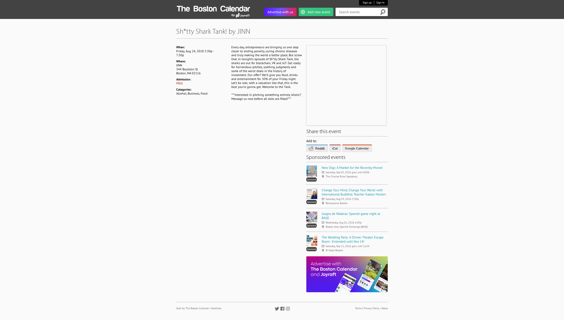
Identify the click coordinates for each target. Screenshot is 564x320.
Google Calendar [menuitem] (357, 148)
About (384, 308)
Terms (358, 308)
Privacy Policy (371, 308)
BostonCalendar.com (213, 8)
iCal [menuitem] (335, 148)
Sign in (380, 2)
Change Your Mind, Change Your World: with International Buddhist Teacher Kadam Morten (354, 192)
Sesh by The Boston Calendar (192, 308)
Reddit (320, 148)
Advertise (216, 308)
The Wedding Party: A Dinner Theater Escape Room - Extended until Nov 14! (353, 239)
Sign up (367, 2)
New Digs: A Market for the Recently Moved (352, 168)
